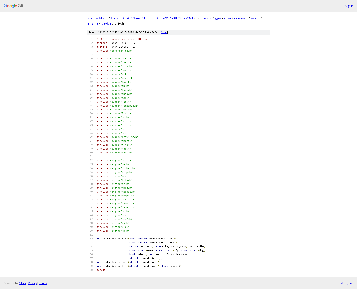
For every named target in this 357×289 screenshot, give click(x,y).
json (350, 283)
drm (227, 18)
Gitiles (22, 283)
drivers (206, 18)
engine (92, 23)
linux (114, 18)
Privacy (32, 283)
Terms (43, 283)
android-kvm (97, 18)
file (164, 32)
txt (341, 283)
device (106, 23)
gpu (218, 18)
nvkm (255, 18)
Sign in (349, 6)
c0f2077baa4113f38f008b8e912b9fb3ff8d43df (157, 18)
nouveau (241, 18)
